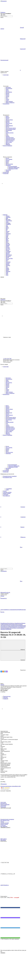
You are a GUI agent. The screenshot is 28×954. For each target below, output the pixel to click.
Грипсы (9, 623)
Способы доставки (5, 822)
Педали (4, 624)
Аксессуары (3, 609)
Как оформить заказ (5, 820)
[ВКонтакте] (1, 671)
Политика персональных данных (8, 786)
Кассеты (2, 612)
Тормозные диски (17, 626)
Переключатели (9, 624)
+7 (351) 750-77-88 (7, 358)
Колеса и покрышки (10, 609)
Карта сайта (18, 786)
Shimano (2, 684)
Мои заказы (3, 840)
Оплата (2, 821)
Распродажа (23, 609)
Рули (5, 626)
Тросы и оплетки (17, 627)
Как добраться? (4, 826)
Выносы (5, 623)
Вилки (2, 623)
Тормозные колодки (8, 627)
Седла (7, 626)
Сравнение (23, 659)
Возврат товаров (4, 824)
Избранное (23, 649)
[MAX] (7, 671)
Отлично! (3, 952)
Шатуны (5, 629)
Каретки (19, 623)
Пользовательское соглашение (7, 819)
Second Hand (17, 609)
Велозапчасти (4, 598)
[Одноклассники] (3, 671)
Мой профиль (4, 838)
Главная (2, 596)
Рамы (21, 625)
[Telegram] (5, 671)
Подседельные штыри (9, 625)
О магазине (3, 825)
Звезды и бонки (14, 623)
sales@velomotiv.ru (5, 885)
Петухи (14, 624)
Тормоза (11, 626)
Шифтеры (9, 629)
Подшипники (17, 625)
